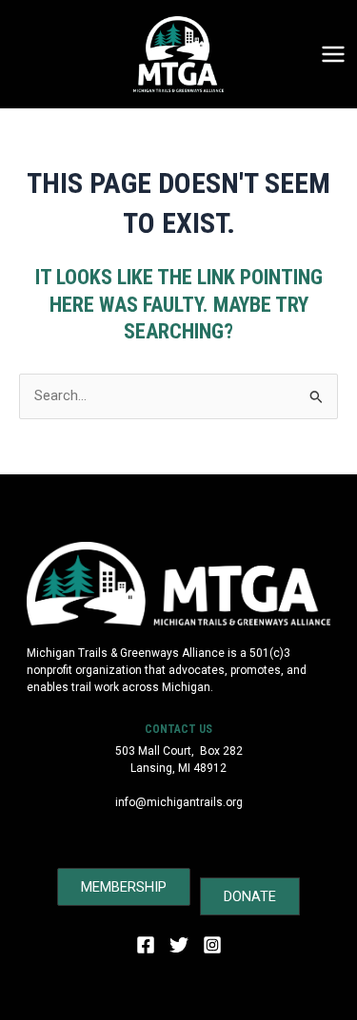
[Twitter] (178, 944)
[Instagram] (212, 944)
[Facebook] (145, 944)
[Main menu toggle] (333, 54)
